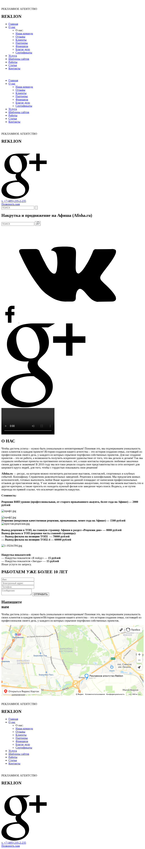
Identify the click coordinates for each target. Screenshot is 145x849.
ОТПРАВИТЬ (41, 594)
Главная (13, 23)
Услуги (12, 55)
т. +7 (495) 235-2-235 (13, 200)
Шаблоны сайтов (18, 58)
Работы (12, 62)
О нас (11, 27)
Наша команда (24, 33)
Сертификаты (24, 52)
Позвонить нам (10, 204)
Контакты (14, 68)
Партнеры (22, 42)
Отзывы (20, 36)
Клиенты (21, 39)
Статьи (12, 65)
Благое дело (23, 49)
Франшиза (22, 46)
